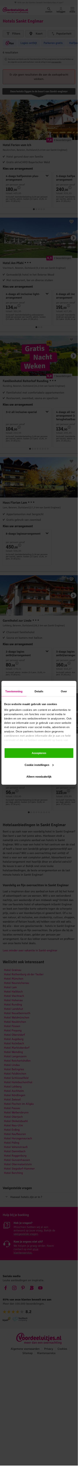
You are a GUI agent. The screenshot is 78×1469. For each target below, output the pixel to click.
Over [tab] (64, 691)
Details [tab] (39, 691)
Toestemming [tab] (13, 691)
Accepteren (39, 753)
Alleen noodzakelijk (38, 776)
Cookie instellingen (37, 764)
